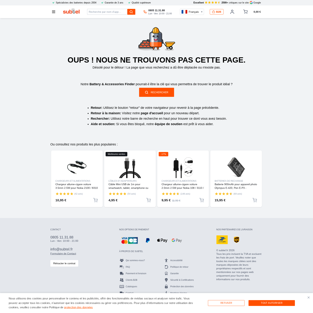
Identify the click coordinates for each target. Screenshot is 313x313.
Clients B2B (131, 280)
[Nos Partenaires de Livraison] (222, 239)
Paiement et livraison (136, 273)
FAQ (128, 267)
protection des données (78, 307)
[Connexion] (232, 12)
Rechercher (159, 92)
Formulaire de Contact (63, 253)
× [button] (308, 297)
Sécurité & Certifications (182, 280)
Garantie (174, 273)
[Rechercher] (131, 12)
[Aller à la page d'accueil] (71, 11)
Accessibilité (176, 260)
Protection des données (182, 286)
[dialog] (156, 303)
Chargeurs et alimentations (72, 181)
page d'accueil (152, 113)
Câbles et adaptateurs (122, 181)
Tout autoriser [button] (272, 303)
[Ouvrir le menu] (54, 11)
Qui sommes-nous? (135, 260)
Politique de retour (179, 267)
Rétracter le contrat (64, 263)
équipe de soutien (168, 124)
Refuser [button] (226, 303)
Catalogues (131, 286)
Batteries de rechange (229, 181)
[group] (64, 193)
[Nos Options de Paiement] (129, 240)
